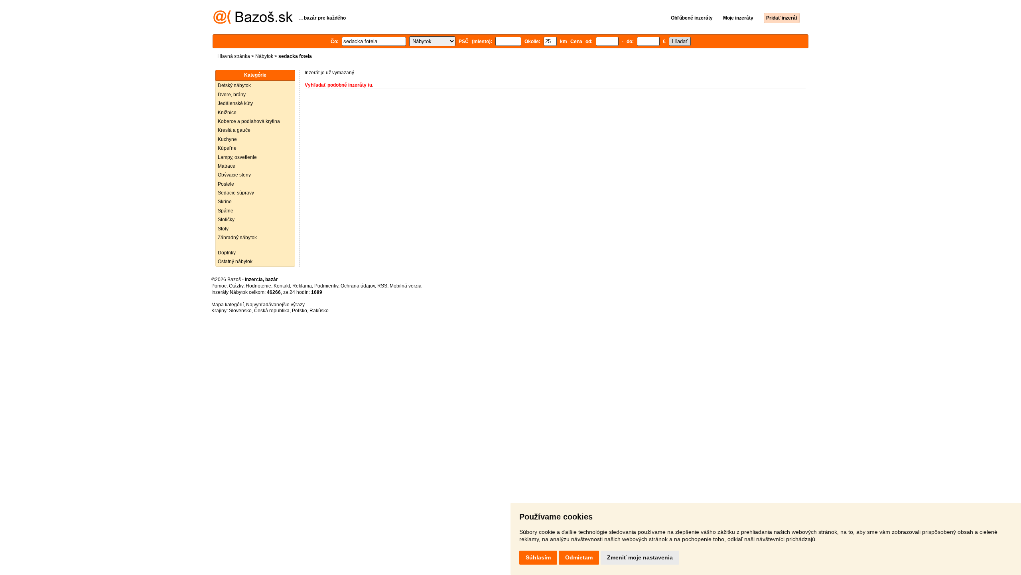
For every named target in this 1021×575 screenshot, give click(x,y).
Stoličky (226, 219)
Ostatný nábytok (235, 261)
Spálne (225, 211)
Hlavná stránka (233, 56)
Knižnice (227, 112)
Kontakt (282, 286)
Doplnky (227, 253)
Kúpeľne (227, 148)
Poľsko (299, 310)
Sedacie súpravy (236, 193)
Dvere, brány (232, 94)
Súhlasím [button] (538, 557)
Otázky (236, 286)
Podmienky (326, 286)
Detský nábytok (234, 85)
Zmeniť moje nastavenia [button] (640, 557)
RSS (382, 286)
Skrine (225, 201)
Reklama (302, 286)
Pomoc (219, 286)
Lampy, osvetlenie (237, 157)
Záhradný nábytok (237, 237)
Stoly (223, 229)
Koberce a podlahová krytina (249, 121)
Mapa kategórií (227, 304)
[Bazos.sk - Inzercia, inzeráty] (253, 22)
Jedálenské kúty (235, 103)
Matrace (226, 166)
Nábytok (264, 56)
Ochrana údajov (358, 286)
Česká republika (272, 310)
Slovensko (240, 310)
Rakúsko (319, 310)
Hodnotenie (258, 286)
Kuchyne (227, 139)
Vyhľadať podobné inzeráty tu (338, 85)
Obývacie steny (234, 175)
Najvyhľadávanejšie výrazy (275, 304)
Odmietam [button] (579, 557)
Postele (226, 184)
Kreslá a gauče (234, 130)
